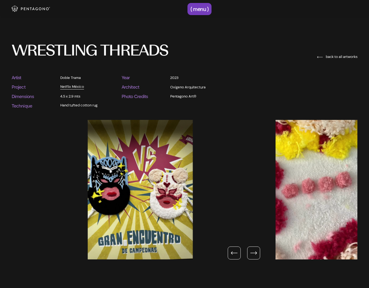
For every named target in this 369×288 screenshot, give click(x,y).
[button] (199, 9)
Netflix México (72, 86)
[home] (31, 9)
